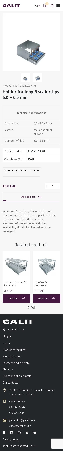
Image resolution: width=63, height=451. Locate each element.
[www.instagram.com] (19, 433)
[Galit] (11, 5)
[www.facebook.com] (4, 433)
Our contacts (10, 382)
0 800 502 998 (17, 401)
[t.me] (34, 433)
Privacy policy (10, 439)
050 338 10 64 (16, 412)
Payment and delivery (16, 363)
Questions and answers (17, 376)
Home (6, 343)
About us (8, 369)
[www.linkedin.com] (11, 433)
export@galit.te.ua (20, 425)
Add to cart (28, 196)
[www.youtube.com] (27, 433)
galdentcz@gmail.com (22, 420)
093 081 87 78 (17, 407)
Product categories (14, 350)
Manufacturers (11, 356)
